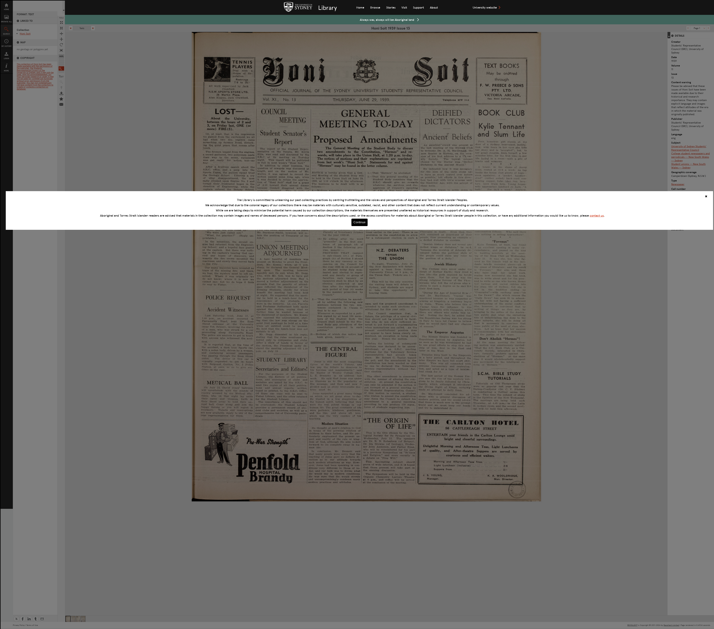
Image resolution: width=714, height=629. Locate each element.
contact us (597, 215)
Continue (359, 222)
